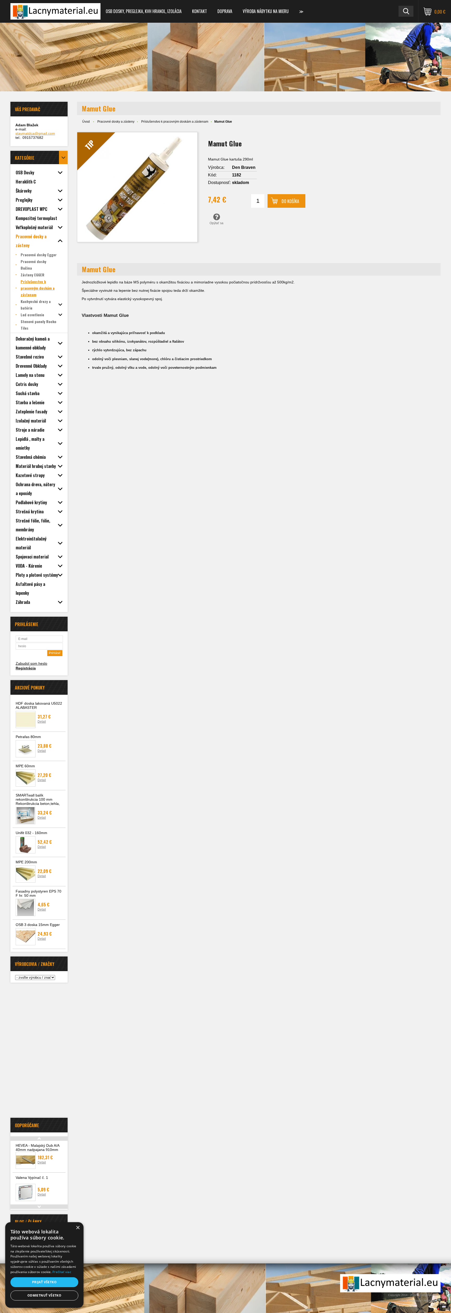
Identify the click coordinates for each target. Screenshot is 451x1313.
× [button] (78, 1228)
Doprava (224, 11)
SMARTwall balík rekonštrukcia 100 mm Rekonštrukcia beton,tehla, (38, 799)
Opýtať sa (216, 223)
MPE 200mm (26, 862)
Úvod (86, 121)
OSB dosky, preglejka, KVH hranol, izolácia (144, 11)
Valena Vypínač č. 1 (32, 1177)
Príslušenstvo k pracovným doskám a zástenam (174, 121)
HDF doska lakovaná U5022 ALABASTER (39, 705)
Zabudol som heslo (31, 663)
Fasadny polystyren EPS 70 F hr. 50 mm (38, 893)
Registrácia (26, 668)
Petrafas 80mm (28, 737)
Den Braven (244, 167)
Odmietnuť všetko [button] (44, 1295)
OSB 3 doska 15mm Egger (38, 925)
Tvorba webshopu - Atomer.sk (417, 1300)
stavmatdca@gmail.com (35, 133)
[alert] (44, 1265)
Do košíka (290, 201)
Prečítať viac (61, 1272)
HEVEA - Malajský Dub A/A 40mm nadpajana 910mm (37, 1147)
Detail (42, 721)
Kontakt (199, 11)
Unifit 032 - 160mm (31, 833)
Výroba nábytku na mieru (266, 11)
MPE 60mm (25, 766)
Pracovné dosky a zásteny (115, 121)
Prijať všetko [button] (44, 1282)
